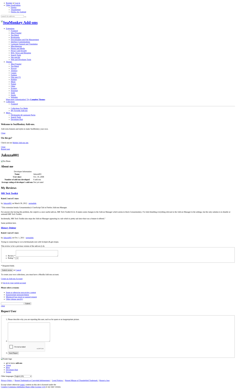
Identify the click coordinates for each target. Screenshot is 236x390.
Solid (13, 93)
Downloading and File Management (25, 40)
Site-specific (15, 57)
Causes (13, 73)
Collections (10, 102)
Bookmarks (15, 37)
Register (9, 3)
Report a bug (104, 380)
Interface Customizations (20, 42)
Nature (13, 84)
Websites (14, 97)
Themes (9, 62)
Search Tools (16, 55)
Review (11, 256)
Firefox (13, 7)
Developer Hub (17, 119)
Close (3, 133)
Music (13, 82)
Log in (17, 3)
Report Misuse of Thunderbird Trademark (81, 380)
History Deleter (8, 228)
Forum (8, 372)
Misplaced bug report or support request (21, 297)
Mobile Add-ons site (20, 143)
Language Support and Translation (24, 44)
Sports (13, 95)
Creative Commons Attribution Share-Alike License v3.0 (23, 387)
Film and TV (16, 77)
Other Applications (13, 5)
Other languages (7, 376)
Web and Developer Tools (21, 60)
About (8, 365)
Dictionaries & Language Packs (23, 115)
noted (22, 385)
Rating (11, 258)
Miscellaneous (16, 46)
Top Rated (15, 35)
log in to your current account (14, 283)
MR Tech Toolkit (9, 193)
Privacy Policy (7, 380)
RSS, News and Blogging (21, 53)
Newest (13, 68)
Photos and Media (18, 48)
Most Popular (16, 33)
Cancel (18, 270)
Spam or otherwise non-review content (21, 292)
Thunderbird (16, 10)
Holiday (14, 79)
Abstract (14, 71)
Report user (5, 149)
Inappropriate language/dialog (17, 295)
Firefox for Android (18, 12)
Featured (14, 31)
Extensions (10, 28)
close (3, 306)
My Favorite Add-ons (19, 111)
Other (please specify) (14, 299)
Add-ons (30, 22)
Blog (8, 367)
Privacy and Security (19, 51)
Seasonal (14, 91)
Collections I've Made (19, 108)
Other (13, 86)
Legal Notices (57, 380)
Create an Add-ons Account (11, 279)
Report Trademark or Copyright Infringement (32, 380)
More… (9, 113)
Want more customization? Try (25, 99)
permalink (32, 203)
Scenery (14, 88)
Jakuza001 (7, 203)
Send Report (13, 353)
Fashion (14, 75)
